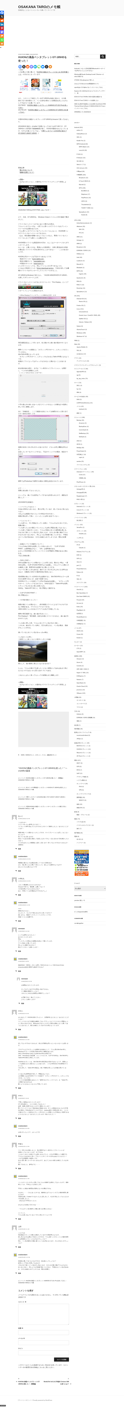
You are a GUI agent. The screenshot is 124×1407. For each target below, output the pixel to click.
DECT (78, 763)
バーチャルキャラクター (84, 825)
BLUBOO (84, 191)
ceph (80, 457)
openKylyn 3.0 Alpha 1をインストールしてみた (88, 87)
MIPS (78, 271)
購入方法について (26, 170)
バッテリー (80, 842)
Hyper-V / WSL (81, 672)
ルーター (77, 645)
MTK (80, 188)
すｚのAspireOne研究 (81, 912)
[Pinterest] (2, 28)
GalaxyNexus (81, 133)
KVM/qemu (80, 676)
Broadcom (82, 177)
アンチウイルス (81, 361)
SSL (78, 350)
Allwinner (79, 226)
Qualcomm (80, 278)
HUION (22, 755)
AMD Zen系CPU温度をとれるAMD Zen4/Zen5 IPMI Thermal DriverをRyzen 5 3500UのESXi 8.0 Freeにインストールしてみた (90, 106)
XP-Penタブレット (82, 756)
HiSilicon (79, 254)
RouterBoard (80, 617)
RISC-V (79, 284)
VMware (79, 693)
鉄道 (75, 812)
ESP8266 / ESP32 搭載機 (84, 717)
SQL (78, 579)
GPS (78, 766)
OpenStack (80, 683)
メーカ (76, 628)
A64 (80, 229)
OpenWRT (80, 652)
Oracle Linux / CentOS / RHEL (88, 315)
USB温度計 (80, 620)
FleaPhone (84, 197)
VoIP (78, 773)
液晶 (78, 721)
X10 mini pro (80, 168)
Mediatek (79, 267)
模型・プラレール (82, 814)
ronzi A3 (81, 150)
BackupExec (83, 426)
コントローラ (81, 703)
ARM (78, 243)
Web (75, 344)
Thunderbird (85, 204)
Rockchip (79, 288)
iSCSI (78, 444)
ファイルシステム (82, 464)
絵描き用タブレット (52, 755)
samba (79, 461)
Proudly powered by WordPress (42, 1400)
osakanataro (34, 54)
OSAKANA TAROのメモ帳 (39, 7)
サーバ (76, 382)
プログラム (77, 542)
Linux (78, 309)
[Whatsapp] (2, 40)
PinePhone (80, 482)
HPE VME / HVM (82, 669)
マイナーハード (79, 586)
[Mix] (2, 36)
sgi (77, 375)
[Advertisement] (62, 39)
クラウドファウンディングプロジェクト (86, 365)
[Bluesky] (42, 66)
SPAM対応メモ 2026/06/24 (82, 112)
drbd (78, 441)
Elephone (84, 194)
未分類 (76, 725)
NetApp (79, 447)
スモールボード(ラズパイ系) (83, 486)
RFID (78, 770)
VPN (80, 790)
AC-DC (79, 839)
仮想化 (76, 656)
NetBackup (82, 433)
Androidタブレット (82, 506)
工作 (75, 711)
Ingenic (81, 274)
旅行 (78, 828)
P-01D (79, 154)
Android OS (80, 298)
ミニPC (79, 538)
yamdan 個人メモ (79, 900)
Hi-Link (79, 603)
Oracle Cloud (81, 686)
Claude (81, 547)
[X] (24, 66)
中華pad (79, 171)
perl (78, 565)
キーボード (80, 700)
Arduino (79, 714)
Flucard (79, 600)
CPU (75, 220)
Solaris (79, 326)
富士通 (79, 520)
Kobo (78, 606)
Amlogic (79, 240)
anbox (78, 130)
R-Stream (80, 157)
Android (76, 127)
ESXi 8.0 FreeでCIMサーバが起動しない (86, 100)
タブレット (38, 755)
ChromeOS (82, 312)
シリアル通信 (81, 780)
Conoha (79, 665)
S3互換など (80, 454)
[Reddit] (27, 66)
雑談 (75, 819)
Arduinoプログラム (82, 551)
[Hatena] (35, 66)
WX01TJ (81, 800)
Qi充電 (79, 613)
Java (78, 562)
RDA (78, 281)
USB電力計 (80, 624)
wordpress (80, 354)
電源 (75, 836)
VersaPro (79, 527)
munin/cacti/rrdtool (82, 735)
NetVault (81, 436)
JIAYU (83, 201)
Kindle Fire (80, 140)
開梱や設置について (27, 172)
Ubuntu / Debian (84, 322)
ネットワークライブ (83, 794)
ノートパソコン (79, 517)
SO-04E (79, 161)
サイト (20, 1348)
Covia (80, 474)
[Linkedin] (2, 24)
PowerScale (80, 451)
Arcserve (81, 423)
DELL (78, 385)
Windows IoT (81, 336)
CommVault (82, 430)
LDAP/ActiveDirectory (83, 403)
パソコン (44, 755)
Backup (79, 420)
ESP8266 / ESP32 (82, 250)
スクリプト (80, 582)
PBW (75, 340)
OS (75, 296)
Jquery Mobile (81, 347)
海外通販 (77, 729)
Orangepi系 (80, 492)
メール (21, 1338)
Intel (78, 257)
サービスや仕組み (79, 396)
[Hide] (1, 47)
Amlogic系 (80, 489)
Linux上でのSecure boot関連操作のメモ (86, 83)
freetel (83, 215)
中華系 (81, 478)
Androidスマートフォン (84, 472)
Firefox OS (80, 305)
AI (77, 544)
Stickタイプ (80, 164)
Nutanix (79, 679)
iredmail (81, 409)
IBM (78, 392)
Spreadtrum (82, 212)
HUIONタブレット (29, 755)
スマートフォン (79, 469)
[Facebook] (20, 66)
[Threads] (46, 66)
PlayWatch (80, 610)
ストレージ (77, 417)
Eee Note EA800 (82, 596)
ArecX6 (79, 589)
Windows (79, 333)
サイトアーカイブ (79, 368)
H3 (80, 232)
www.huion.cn (38, 263)
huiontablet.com (39, 261)
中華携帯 (79, 175)
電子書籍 (77, 833)
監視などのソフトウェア (81, 732)
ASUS (78, 631)
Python (79, 572)
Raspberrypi (80, 496)
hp (77, 389)
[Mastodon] (31, 66)
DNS (78, 399)
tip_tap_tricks (81, 378)
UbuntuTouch (81, 329)
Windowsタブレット (83, 513)
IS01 (78, 137)
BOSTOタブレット (82, 746)
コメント (22, 1302)
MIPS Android (81, 144)
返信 (19, 849)
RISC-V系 (80, 499)
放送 (78, 804)
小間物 (76, 697)
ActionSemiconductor (83, 223)
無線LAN (79, 807)
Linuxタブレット (82, 510)
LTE (78, 648)
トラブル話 (80, 822)
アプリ (76, 358)
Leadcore (79, 260)
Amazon (79, 659)
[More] (50, 66)
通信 (75, 760)
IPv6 (80, 786)
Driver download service (45, 268)
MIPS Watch (82, 147)
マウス (79, 707)
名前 (20, 1328)
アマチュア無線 (81, 777)
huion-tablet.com (38, 259)
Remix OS (82, 301)
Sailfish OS (82, 318)
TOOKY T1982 (85, 208)
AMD (78, 237)
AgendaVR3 (80, 371)
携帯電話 (79, 797)
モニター (77, 642)
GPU (78, 558)
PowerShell (80, 569)
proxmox (79, 690)
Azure (78, 662)
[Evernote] (39, 66)
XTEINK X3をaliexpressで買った (84, 80)
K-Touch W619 (83, 181)
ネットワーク (81, 783)
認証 (78, 413)
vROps (79, 738)
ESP (78, 555)
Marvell (81, 184)
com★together (78, 923)
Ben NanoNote (81, 593)
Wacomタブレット (82, 752)
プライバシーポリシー (24, 1400)
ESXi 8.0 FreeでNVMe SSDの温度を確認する (88, 96)
